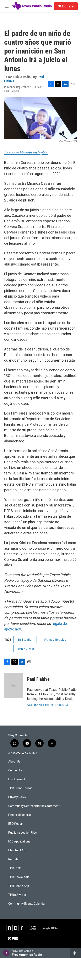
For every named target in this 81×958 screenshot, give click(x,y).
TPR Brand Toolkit (20, 788)
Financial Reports (19, 814)
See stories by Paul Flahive (47, 705)
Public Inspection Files (22, 832)
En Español (25, 639)
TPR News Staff (18, 877)
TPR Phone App (18, 886)
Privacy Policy (17, 797)
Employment (16, 779)
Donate (68, 6)
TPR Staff (15, 868)
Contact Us (15, 770)
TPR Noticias (26, 648)
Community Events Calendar (27, 903)
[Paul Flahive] (13, 685)
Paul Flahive (38, 679)
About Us (14, 761)
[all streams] (75, 953)
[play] (6, 953)
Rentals (13, 859)
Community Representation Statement (34, 806)
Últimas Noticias (55, 639)
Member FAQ (17, 850)
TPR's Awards (17, 894)
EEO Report (15, 823)
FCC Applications (19, 841)
